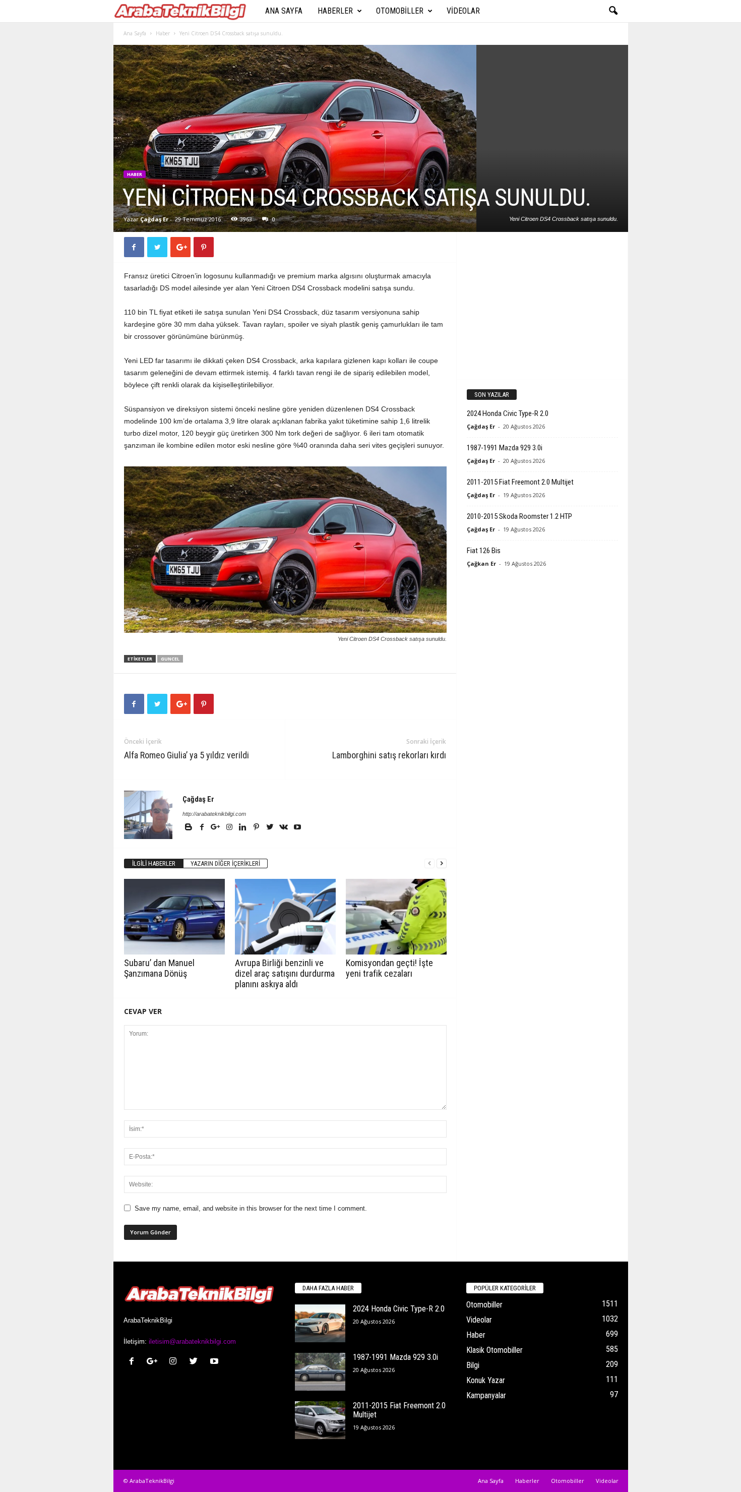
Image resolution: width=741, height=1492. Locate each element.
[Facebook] (203, 827)
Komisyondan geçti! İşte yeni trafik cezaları (389, 968)
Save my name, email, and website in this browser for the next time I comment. (251, 1208)
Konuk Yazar (485, 1380)
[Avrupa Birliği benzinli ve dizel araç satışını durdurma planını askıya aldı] (285, 916)
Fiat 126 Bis (484, 550)
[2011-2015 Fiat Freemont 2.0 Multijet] (320, 1420)
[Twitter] (271, 827)
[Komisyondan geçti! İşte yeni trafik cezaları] (396, 916)
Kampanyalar (486, 1395)
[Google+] (216, 827)
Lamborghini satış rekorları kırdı (389, 755)
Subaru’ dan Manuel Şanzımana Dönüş (159, 968)
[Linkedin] (244, 827)
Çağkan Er (481, 563)
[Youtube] (297, 827)
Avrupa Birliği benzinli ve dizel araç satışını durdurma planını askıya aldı (285, 973)
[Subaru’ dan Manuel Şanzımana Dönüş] (174, 916)
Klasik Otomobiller (494, 1350)
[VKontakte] (284, 827)
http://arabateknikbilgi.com (214, 814)
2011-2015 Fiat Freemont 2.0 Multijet (520, 482)
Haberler (335, 11)
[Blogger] (189, 827)
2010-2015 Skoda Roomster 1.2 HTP (519, 516)
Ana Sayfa (283, 11)
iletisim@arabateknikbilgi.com (192, 1341)
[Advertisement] (542, 305)
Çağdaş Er (154, 219)
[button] (613, 11)
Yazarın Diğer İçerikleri (225, 863)
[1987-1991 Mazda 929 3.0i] (320, 1372)
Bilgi (472, 1365)
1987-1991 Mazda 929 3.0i (504, 447)
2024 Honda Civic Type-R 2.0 (507, 413)
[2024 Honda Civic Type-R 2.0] (320, 1323)
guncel (170, 658)
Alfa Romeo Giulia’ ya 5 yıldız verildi (186, 755)
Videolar (463, 11)
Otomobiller (399, 11)
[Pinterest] (257, 827)
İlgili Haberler (153, 863)
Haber (163, 33)
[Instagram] (230, 827)
